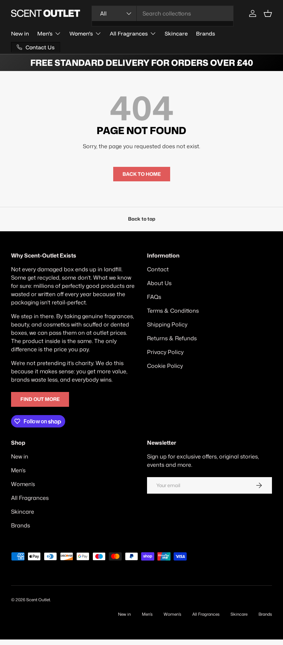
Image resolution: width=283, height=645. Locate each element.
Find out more (40, 399)
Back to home (142, 174)
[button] (267, 13)
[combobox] (162, 13)
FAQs (154, 297)
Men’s (18, 470)
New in (20, 33)
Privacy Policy (165, 352)
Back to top (141, 218)
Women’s (23, 484)
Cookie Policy (165, 366)
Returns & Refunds (172, 338)
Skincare (176, 33)
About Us (159, 283)
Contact (158, 269)
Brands (205, 33)
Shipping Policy (167, 324)
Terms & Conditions (173, 310)
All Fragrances (30, 498)
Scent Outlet (38, 600)
